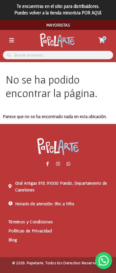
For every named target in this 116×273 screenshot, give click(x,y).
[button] (103, 260)
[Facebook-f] (47, 163)
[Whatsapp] (68, 163)
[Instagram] (58, 163)
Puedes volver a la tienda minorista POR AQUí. (58, 12)
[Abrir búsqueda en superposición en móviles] (58, 55)
